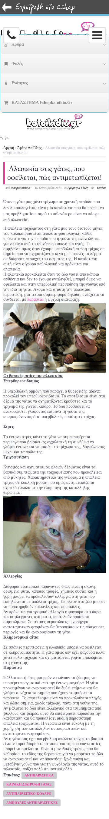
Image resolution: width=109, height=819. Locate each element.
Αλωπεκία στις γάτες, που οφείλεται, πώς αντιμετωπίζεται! (54, 173)
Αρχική (8, 148)
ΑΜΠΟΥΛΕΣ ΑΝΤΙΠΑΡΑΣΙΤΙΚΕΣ (32, 802)
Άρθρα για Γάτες (29, 148)
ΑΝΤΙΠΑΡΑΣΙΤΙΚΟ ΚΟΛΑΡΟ (28, 793)
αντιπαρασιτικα (39, 775)
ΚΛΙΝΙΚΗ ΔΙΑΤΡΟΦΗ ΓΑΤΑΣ (28, 784)
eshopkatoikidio (20, 187)
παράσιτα (35, 299)
